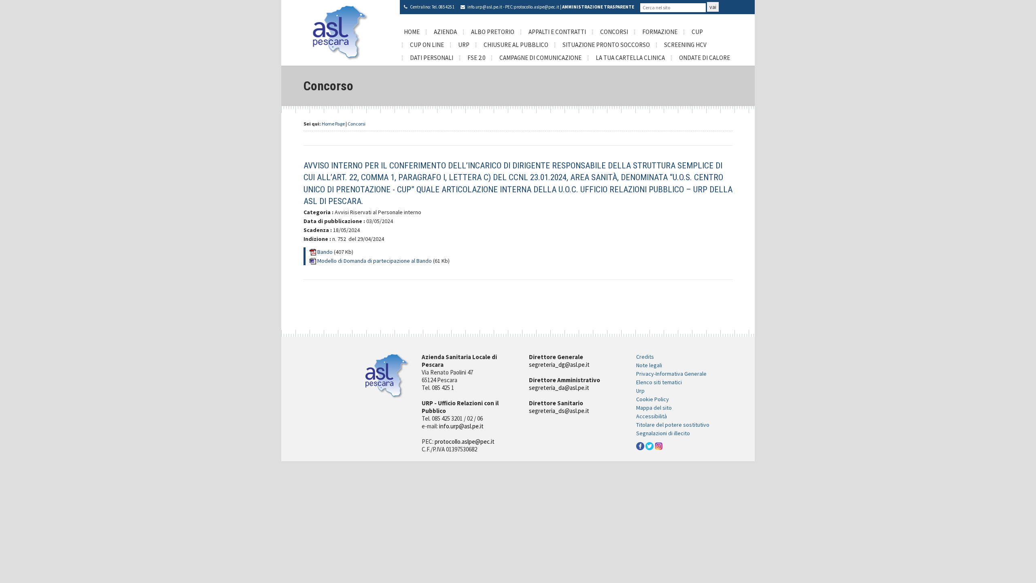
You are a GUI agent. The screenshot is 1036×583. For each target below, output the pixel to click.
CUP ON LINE (427, 45)
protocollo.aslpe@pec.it (536, 7)
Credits (645, 356)
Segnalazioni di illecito (663, 433)
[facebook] (640, 445)
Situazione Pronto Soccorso (606, 45)
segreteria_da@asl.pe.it (559, 388)
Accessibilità (651, 416)
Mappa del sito (654, 407)
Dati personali (431, 58)
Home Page (333, 124)
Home (412, 32)
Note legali (649, 365)
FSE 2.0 (476, 58)
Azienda (445, 32)
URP (463, 45)
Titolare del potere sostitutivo (672, 424)
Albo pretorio (492, 32)
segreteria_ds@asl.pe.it (559, 411)
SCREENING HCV (685, 45)
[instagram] (659, 445)
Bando (325, 251)
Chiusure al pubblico (516, 45)
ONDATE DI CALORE (704, 58)
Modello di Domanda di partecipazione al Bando (375, 260)
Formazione (659, 32)
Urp (640, 390)
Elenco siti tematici (659, 382)
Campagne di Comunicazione (540, 58)
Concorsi (614, 32)
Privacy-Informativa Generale (671, 373)
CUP (697, 32)
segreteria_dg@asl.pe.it (559, 364)
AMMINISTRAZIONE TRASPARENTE (598, 7)
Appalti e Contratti (557, 32)
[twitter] (649, 445)
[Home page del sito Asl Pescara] (340, 32)
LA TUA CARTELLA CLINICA (630, 58)
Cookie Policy (652, 399)
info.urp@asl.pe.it (484, 7)
